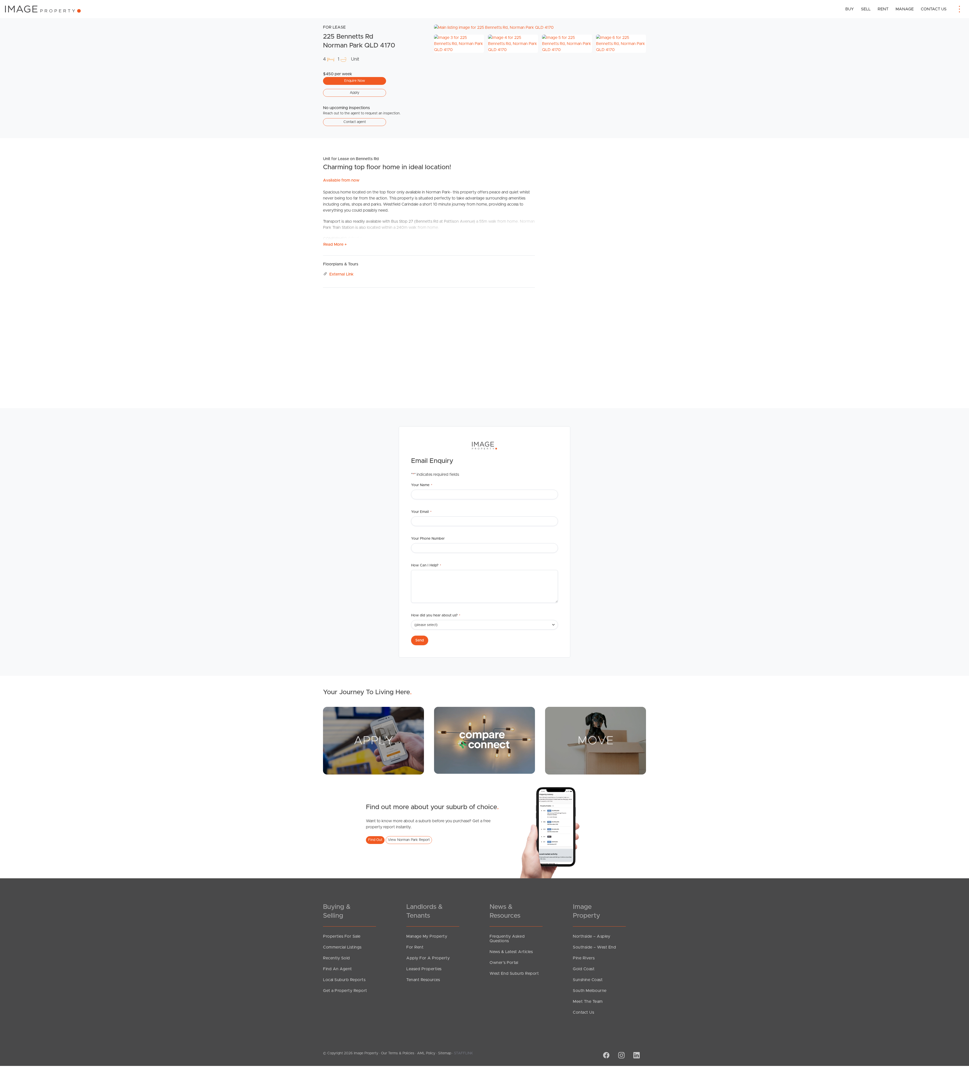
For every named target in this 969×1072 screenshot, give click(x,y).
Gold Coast (584, 969)
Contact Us (934, 9)
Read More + (335, 244)
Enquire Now (354, 81)
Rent (883, 9)
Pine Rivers (584, 958)
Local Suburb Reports (344, 980)
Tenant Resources (423, 980)
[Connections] (484, 740)
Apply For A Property (428, 958)
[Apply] (373, 741)
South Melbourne (590, 991)
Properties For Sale (342, 936)
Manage (905, 9)
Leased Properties (424, 969)
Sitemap (444, 1053)
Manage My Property (426, 936)
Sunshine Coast (588, 980)
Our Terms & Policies (397, 1053)
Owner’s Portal (504, 963)
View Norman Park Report (409, 840)
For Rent (414, 947)
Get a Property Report (345, 991)
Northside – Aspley (591, 936)
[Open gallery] (540, 27)
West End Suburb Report (514, 973)
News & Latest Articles (511, 952)
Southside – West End (594, 947)
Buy (849, 9)
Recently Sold (336, 958)
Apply (354, 92)
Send (419, 640)
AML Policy (426, 1053)
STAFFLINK (463, 1053)
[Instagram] (621, 1056)
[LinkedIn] (636, 1056)
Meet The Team (588, 1002)
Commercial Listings (342, 947)
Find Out (375, 840)
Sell (866, 9)
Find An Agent (337, 969)
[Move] (595, 741)
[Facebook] (606, 1056)
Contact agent (354, 122)
